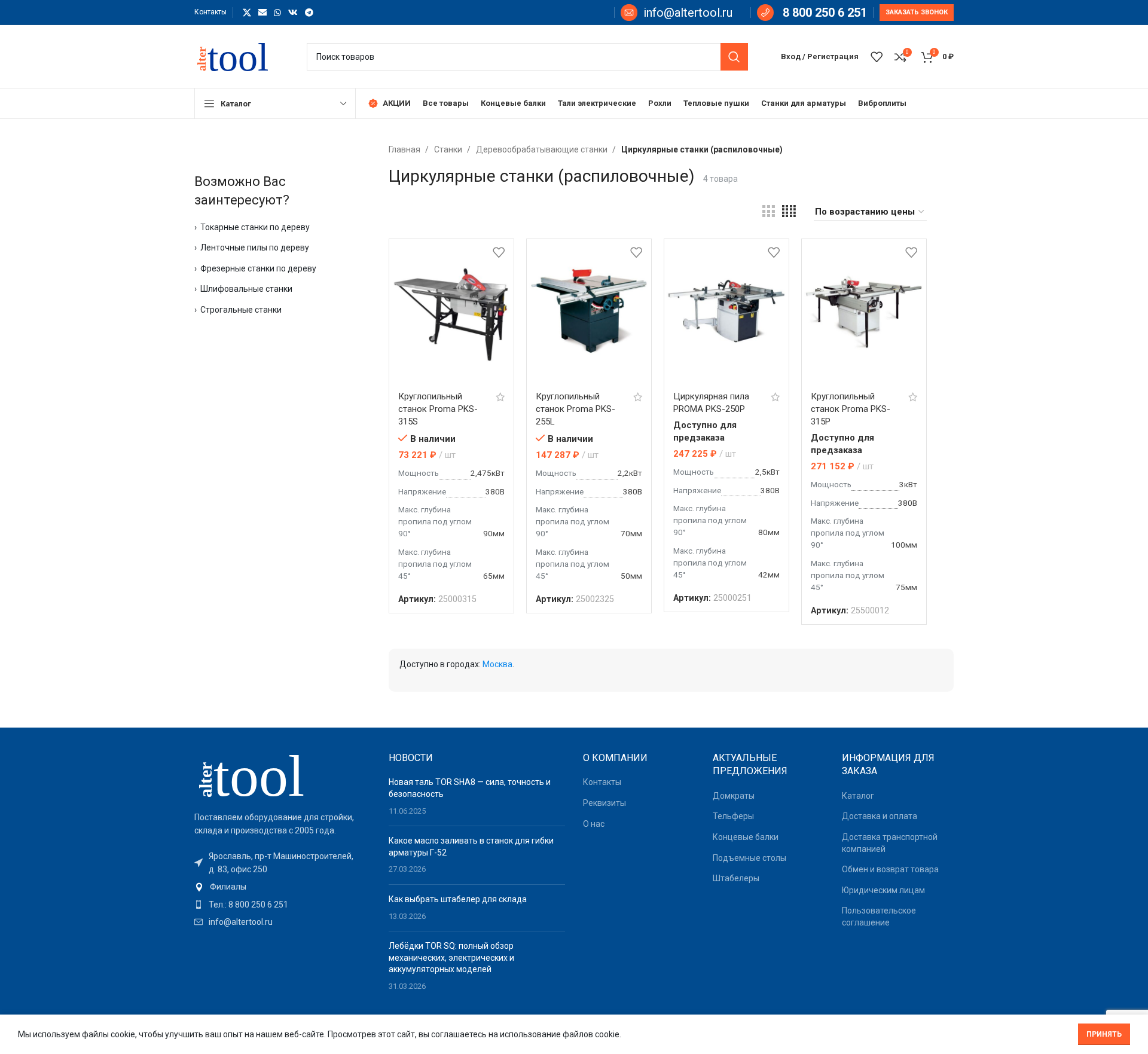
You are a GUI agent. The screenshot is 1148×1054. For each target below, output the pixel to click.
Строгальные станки (241, 309)
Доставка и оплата (879, 816)
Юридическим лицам (883, 890)
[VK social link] (293, 12)
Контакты (602, 782)
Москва (497, 664)
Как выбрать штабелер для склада (458, 899)
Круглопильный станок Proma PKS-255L (575, 409)
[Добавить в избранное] (499, 252)
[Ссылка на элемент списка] (282, 886)
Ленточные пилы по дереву (254, 247)
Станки (449, 149)
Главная (405, 149)
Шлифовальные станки (246, 289)
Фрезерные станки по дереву (258, 268)
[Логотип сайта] (238, 55)
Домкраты (734, 796)
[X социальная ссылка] (247, 12)
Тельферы (733, 816)
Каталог (858, 796)
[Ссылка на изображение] (260, 774)
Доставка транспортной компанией (890, 843)
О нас (593, 824)
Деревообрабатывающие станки (542, 149)
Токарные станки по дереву (255, 227)
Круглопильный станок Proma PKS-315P (850, 409)
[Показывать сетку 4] (789, 211)
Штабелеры (736, 878)
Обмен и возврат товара (890, 869)
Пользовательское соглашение (879, 916)
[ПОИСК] (734, 57)
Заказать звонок (917, 12)
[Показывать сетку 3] (768, 211)
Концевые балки (745, 837)
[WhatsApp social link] (277, 12)
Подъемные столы (749, 858)
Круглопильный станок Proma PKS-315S (438, 409)
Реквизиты (604, 803)
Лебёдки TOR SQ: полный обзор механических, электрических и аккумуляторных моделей (451, 957)
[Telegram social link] (309, 12)
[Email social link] (262, 12)
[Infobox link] (676, 12)
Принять (1104, 1034)
